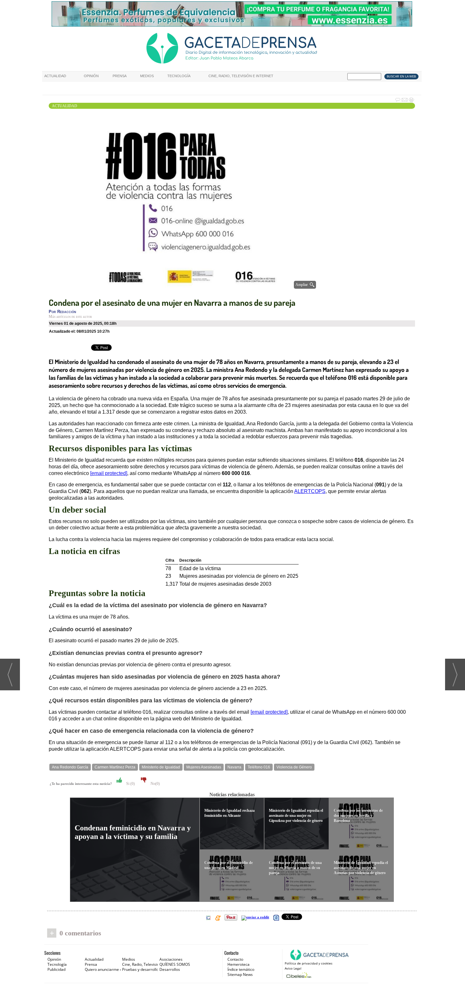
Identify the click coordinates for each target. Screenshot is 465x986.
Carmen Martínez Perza (115, 767)
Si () (130, 783)
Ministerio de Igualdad (161, 767)
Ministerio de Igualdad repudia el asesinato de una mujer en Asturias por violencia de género (361, 867)
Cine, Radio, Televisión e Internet (240, 76)
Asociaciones (171, 959)
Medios (147, 76)
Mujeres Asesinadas (203, 767)
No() (155, 783)
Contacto (235, 959)
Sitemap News (240, 974)
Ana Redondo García (70, 767)
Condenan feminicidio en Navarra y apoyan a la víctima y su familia (133, 832)
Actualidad (55, 76)
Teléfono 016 (259, 767)
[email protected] (269, 712)
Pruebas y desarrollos (141, 969)
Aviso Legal (293, 968)
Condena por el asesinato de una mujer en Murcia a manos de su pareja (295, 867)
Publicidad (56, 969)
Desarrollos (169, 969)
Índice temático (240, 969)
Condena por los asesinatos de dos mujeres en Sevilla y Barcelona (358, 815)
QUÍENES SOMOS (174, 964)
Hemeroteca (238, 964)
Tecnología (178, 76)
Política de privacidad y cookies (308, 963)
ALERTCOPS (310, 491)
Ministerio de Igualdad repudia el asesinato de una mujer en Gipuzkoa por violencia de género (296, 815)
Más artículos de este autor (70, 316)
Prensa (120, 76)
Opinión (91, 76)
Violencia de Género (294, 767)
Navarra (234, 767)
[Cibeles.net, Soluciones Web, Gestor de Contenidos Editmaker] (298, 975)
